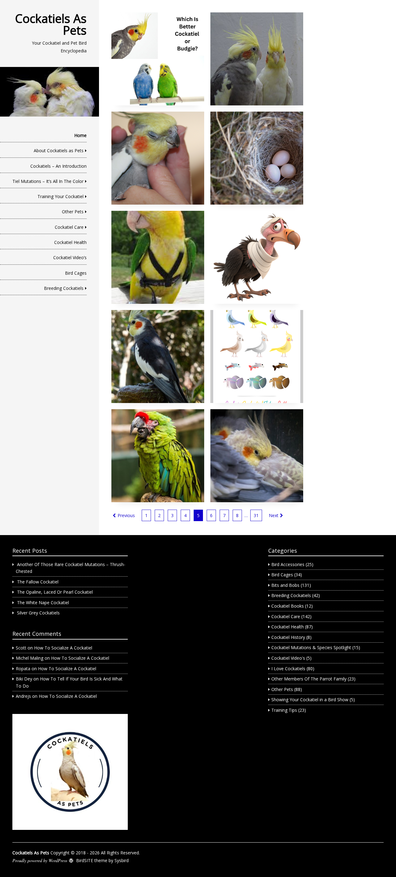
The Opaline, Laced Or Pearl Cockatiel (55, 592)
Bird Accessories (287, 564)
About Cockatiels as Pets (59, 150)
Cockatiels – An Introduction (58, 166)
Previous (126, 515)
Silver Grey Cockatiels (38, 613)
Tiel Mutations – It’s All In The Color (48, 181)
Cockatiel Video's (288, 658)
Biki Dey (24, 679)
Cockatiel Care (69, 227)
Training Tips (284, 710)
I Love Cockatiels (288, 668)
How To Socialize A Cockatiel (63, 648)
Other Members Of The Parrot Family (308, 679)
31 (256, 515)
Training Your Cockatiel (60, 196)
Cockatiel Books (287, 606)
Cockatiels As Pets (51, 24)
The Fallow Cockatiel (37, 582)
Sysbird (121, 860)
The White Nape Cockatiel (43, 602)
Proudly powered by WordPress (39, 860)
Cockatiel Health (70, 242)
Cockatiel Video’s (70, 257)
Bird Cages (76, 273)
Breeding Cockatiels (64, 288)
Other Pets (73, 212)
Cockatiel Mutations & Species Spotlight (311, 647)
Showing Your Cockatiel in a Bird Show (309, 699)
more (157, 58)
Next (273, 515)
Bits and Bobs (285, 585)
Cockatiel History (288, 637)
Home (80, 135)
